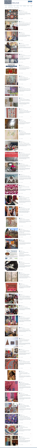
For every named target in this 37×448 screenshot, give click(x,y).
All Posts (6, 7)
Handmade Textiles (16, 7)
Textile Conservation (10, 7)
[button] (31, 3)
